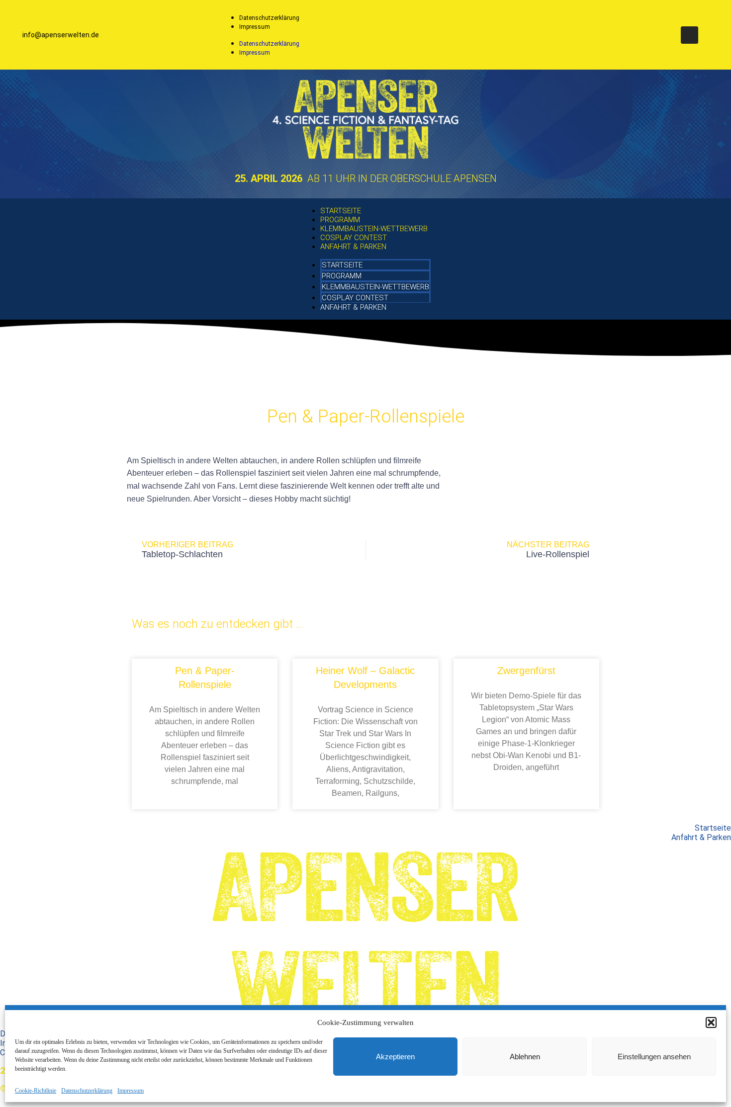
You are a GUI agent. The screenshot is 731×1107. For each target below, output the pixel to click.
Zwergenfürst (526, 670)
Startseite (340, 210)
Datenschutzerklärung (86, 1090)
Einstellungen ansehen (654, 1056)
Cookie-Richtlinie (35, 1090)
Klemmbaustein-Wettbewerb (374, 228)
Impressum (130, 1090)
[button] (711, 1022)
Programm (340, 219)
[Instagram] (689, 35)
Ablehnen (525, 1056)
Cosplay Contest (353, 237)
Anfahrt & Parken (353, 246)
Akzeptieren (395, 1056)
